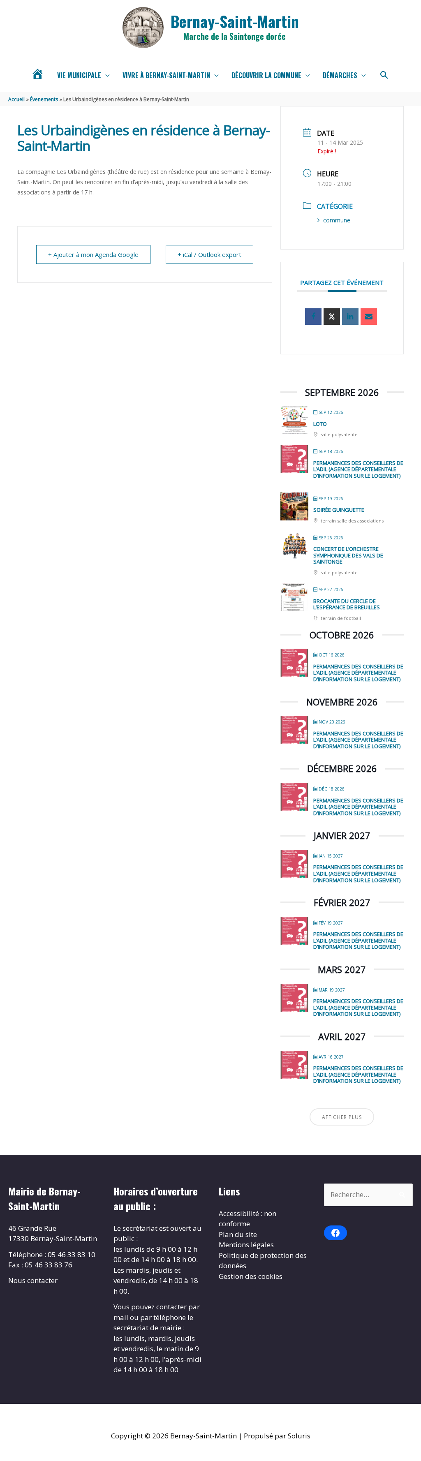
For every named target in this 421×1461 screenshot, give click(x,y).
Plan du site (238, 1234)
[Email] (369, 316)
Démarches (340, 75)
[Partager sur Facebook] (313, 316)
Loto (320, 424)
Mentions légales (246, 1244)
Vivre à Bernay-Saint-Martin (166, 75)
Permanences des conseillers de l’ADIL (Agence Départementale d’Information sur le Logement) (358, 469)
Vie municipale (79, 75)
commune (336, 220)
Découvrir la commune (266, 75)
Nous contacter (33, 1280)
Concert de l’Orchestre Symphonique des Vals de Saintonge (348, 555)
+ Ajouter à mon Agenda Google (93, 254)
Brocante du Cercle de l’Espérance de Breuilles (346, 604)
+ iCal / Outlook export (209, 254)
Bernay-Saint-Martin (235, 20)
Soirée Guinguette (338, 509)
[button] (384, 75)
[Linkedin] (350, 316)
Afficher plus (342, 1117)
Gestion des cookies (250, 1276)
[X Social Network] (332, 316)
